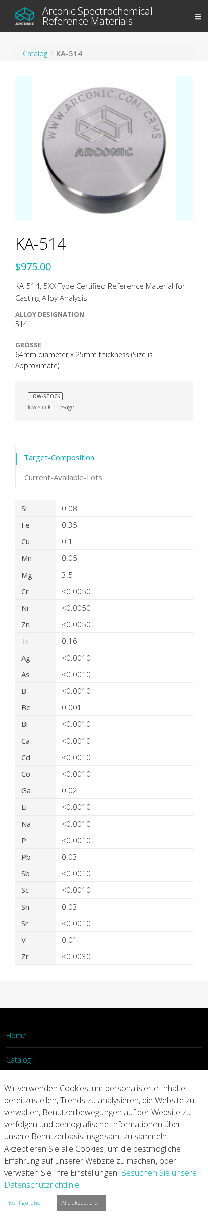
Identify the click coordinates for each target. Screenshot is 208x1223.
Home (16, 1035)
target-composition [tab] (59, 457)
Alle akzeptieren (81, 1202)
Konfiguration (26, 1202)
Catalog (18, 1059)
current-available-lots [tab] (63, 477)
